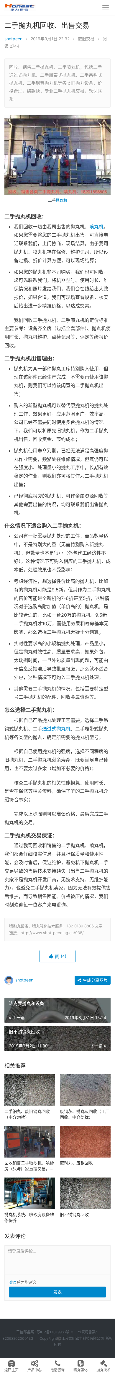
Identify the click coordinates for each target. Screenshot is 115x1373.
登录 (13, 1282)
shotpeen (13, 38)
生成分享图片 (95, 980)
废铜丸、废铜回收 (76, 1162)
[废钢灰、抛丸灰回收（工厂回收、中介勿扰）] (85, 1090)
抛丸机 (61, 200)
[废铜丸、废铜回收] (85, 1142)
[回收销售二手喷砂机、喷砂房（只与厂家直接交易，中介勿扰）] (29, 1142)
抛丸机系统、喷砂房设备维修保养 (29, 1217)
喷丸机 (96, 227)
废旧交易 (86, 38)
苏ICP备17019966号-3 (55, 1332)
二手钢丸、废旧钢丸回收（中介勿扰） (27, 1114)
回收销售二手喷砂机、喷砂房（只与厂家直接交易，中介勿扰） (29, 1166)
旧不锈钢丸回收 (74, 1214)
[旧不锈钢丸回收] (85, 1193)
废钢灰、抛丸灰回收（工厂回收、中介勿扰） (84, 1114)
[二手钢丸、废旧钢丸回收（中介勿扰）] (29, 1090)
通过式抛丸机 (56, 729)
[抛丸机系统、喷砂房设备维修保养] (29, 1193)
